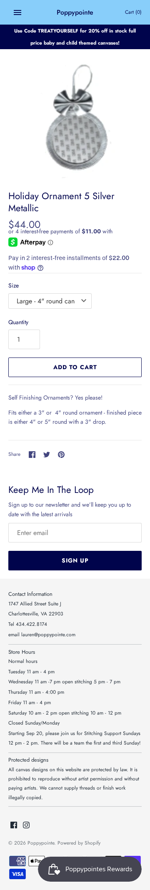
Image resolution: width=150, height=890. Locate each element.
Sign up (75, 560)
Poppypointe (41, 842)
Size (13, 285)
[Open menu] (17, 12)
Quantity (18, 322)
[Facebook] (13, 825)
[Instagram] (26, 825)
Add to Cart (75, 367)
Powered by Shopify (79, 842)
